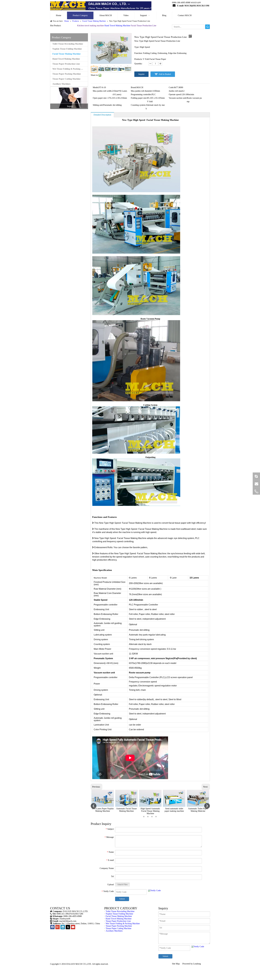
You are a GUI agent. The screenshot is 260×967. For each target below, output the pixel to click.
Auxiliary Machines (61, 84)
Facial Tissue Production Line (143, 25)
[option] (102, 802)
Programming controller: (141, 94)
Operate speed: (175, 94)
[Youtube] (73, 927)
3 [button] (152, 816)
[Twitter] (68, 927)
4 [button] (156, 816)
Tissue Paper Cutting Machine (66, 79)
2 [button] (148, 816)
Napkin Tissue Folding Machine (67, 49)
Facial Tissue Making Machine (66, 54)
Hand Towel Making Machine (117, 25)
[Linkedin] (63, 927)
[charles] (256, 476)
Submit (122, 899)
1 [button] (144, 816)
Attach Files (122, 884)
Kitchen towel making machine (90, 25)
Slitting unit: (98, 105)
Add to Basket (165, 74)
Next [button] (207, 806)
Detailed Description (102, 115)
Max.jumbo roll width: (102, 91)
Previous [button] (93, 806)
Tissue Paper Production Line (66, 64)
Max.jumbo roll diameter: (141, 91)
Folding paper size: (139, 98)
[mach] (256, 491)
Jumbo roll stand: (176, 91)
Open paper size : (100, 98)
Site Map (176, 964)
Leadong (197, 964)
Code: (171, 87)
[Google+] (57, 927)
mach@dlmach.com (67, 921)
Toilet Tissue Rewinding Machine (67, 44)
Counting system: (138, 105)
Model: (96, 87)
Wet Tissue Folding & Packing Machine (70, 69)
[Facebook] (52, 927)
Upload (110, 884)
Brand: (134, 87)
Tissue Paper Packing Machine (66, 74)
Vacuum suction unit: (178, 98)
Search (207, 27)
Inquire (141, 74)
